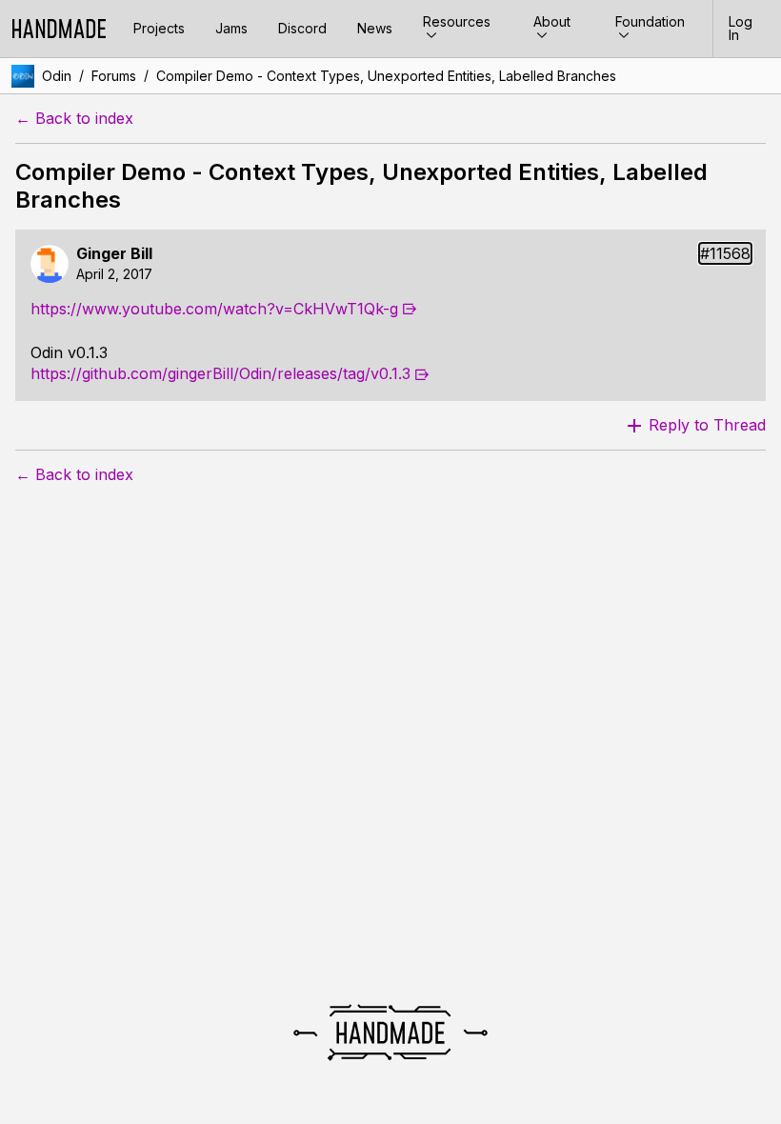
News (374, 28)
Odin (56, 76)
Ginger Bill (114, 254)
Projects (159, 28)
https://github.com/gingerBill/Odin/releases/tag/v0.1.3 (220, 373)
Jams (231, 28)
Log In (740, 28)
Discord (302, 28)
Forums (113, 76)
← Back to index (74, 119)
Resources (457, 21)
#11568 (725, 254)
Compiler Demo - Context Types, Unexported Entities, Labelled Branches (386, 76)
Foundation (650, 21)
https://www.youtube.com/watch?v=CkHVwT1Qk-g (214, 308)
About (552, 21)
